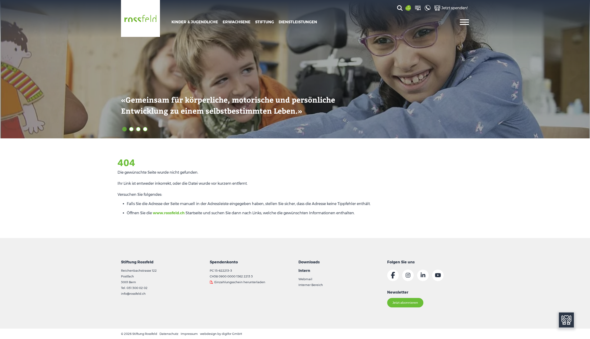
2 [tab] (131, 129)
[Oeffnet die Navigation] (464, 21)
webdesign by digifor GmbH (221, 334)
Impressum (189, 334)
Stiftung (264, 22)
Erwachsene (237, 22)
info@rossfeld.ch (133, 293)
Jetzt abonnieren (405, 302)
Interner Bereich (310, 285)
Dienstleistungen (298, 22)
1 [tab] (124, 129)
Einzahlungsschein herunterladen (239, 282)
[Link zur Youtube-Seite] (438, 275)
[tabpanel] (295, 69)
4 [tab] (145, 129)
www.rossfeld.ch (169, 213)
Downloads (309, 262)
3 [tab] (138, 129)
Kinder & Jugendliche (194, 22)
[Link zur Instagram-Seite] (408, 275)
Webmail (305, 279)
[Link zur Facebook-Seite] (393, 275)
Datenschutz (168, 334)
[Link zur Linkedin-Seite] (423, 275)
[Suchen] (399, 8)
